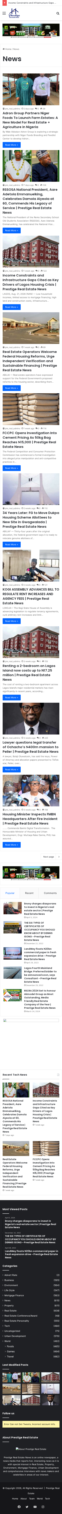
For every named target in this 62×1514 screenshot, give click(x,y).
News (7, 1300)
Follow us (8, 1413)
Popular (10, 893)
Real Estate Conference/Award (20, 1315)
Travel (10, 1356)
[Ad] (31, 30)
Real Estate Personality (16, 1321)
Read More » (11, 144)
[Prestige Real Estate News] (14, 13)
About (24, 1498)
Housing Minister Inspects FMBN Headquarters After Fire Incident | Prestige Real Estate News (30, 819)
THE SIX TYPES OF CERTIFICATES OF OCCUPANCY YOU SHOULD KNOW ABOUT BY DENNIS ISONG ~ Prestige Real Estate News (39, 931)
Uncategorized (12, 1331)
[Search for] (58, 14)
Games (11, 1351)
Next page (48, 856)
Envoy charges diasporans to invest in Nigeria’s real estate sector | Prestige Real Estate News (40, 909)
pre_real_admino (12, 108)
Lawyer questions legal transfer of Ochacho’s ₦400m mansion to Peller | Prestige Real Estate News (31, 747)
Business (9, 1280)
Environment (11, 1285)
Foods (10, 1346)
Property (9, 1305)
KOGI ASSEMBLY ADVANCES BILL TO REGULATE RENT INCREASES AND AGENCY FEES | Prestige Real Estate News (31, 596)
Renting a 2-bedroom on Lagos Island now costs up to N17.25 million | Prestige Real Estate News (29, 673)
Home (8, 49)
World (7, 1341)
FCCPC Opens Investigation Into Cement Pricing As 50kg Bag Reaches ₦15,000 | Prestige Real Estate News (30, 440)
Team (32, 1498)
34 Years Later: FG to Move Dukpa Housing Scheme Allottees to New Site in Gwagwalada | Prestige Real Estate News (31, 520)
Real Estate (10, 1310)
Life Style (9, 1290)
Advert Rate (10, 1275)
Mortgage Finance (14, 1295)
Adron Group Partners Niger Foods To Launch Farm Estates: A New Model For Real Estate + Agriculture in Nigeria (30, 120)
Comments (50, 893)
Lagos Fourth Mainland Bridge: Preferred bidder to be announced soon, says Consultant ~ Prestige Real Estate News (40, 974)
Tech (7, 1326)
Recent (29, 893)
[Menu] (4, 14)
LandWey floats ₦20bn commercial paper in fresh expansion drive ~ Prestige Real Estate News (40, 954)
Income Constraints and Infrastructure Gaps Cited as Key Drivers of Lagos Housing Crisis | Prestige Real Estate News (31, 282)
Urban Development (15, 1336)
